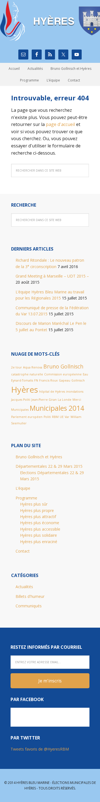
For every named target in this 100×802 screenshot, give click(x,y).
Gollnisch (78, 380)
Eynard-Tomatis (22, 380)
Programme (26, 498)
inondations (74, 391)
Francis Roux (48, 380)
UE (62, 417)
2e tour (16, 367)
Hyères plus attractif (38, 516)
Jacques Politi (20, 400)
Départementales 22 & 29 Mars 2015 (49, 466)
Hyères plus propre (37, 510)
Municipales (20, 410)
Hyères (24, 389)
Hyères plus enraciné (38, 541)
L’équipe (23, 488)
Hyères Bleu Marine (50, 21)
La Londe (64, 400)
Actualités (24, 586)
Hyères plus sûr (34, 504)
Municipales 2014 (57, 408)
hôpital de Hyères (52, 391)
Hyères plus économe (39, 522)
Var (67, 417)
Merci (76, 400)
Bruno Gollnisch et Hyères (39, 456)
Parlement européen (26, 417)
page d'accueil (60, 124)
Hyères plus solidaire (38, 535)
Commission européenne (63, 374)
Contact (23, 551)
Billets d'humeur (30, 596)
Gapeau (64, 380)
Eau (85, 374)
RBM (55, 417)
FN (36, 380)
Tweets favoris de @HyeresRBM (40, 749)
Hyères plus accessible (40, 529)
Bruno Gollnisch (63, 366)
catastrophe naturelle (27, 374)
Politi (47, 417)
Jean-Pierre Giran (44, 400)
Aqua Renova (32, 367)
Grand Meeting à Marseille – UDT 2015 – (52, 276)
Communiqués (29, 605)
